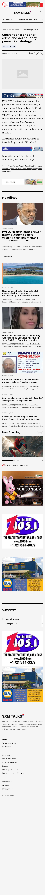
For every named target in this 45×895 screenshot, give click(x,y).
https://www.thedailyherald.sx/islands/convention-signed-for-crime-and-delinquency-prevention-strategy (22, 168)
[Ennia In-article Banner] (22, 182)
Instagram (6, 785)
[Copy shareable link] (30, 53)
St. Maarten (6, 746)
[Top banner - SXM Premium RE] (22, 4)
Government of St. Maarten (13, 773)
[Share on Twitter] (37, 53)
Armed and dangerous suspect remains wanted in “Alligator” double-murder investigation (20, 380)
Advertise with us (9, 743)
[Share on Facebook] (33, 53)
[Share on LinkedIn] (41, 53)
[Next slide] (41, 432)
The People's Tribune (10, 769)
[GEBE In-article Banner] (22, 149)
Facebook (6, 782)
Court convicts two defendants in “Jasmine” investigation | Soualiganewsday (22, 399)
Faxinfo (37, 19)
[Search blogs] (41, 12)
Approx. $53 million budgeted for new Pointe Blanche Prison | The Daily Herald (21, 418)
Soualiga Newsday (25, 19)
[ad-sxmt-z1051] (22, 531)
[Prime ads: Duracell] (22, 488)
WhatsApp (6, 789)
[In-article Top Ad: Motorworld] (22, 95)
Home (4, 30)
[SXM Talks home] (22, 12)
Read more (9, 256)
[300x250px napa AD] (22, 574)
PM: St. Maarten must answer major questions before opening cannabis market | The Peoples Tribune (21, 236)
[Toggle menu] (3, 12)
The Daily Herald (9, 19)
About (4, 739)
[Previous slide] (38, 432)
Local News (6, 755)
